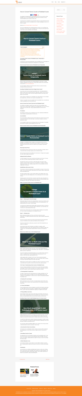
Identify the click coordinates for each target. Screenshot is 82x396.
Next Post (48, 359)
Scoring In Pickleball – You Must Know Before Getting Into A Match (34, 375)
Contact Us (41, 388)
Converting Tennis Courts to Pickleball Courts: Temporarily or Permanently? (32, 48)
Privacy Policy (29, 388)
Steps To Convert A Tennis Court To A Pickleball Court (29, 51)
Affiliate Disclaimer (35, 388)
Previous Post (22, 359)
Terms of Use (50, 388)
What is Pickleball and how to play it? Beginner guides (24, 375)
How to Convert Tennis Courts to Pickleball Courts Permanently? (30, 50)
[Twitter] (32, 15)
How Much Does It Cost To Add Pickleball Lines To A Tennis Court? (31, 55)
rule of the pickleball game (29, 83)
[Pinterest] (36, 15)
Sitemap (54, 388)
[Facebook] (31, 15)
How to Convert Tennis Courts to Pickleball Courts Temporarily (30, 49)
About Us (45, 388)
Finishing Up (23, 56)
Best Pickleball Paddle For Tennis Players (30, 25)
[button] (42, 47)
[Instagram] (34, 15)
